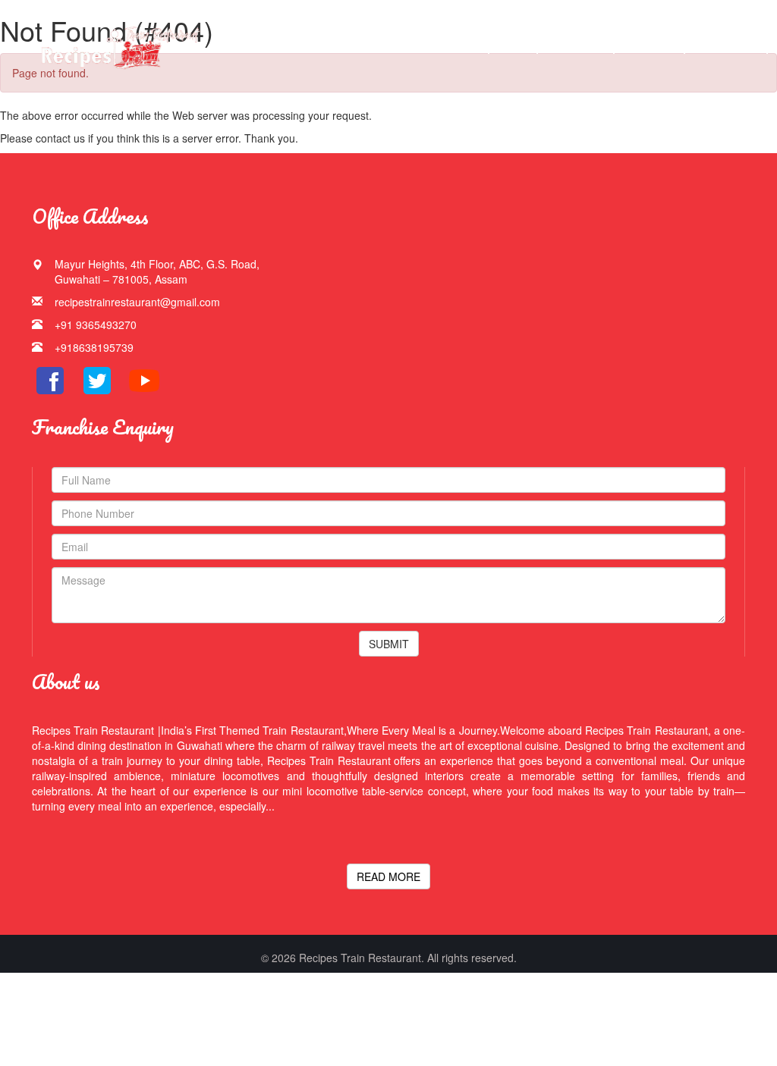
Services (649, 45)
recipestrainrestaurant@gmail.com (137, 301)
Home (464, 45)
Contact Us (726, 45)
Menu (513, 45)
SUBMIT (389, 643)
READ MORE (388, 876)
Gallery (572, 45)
